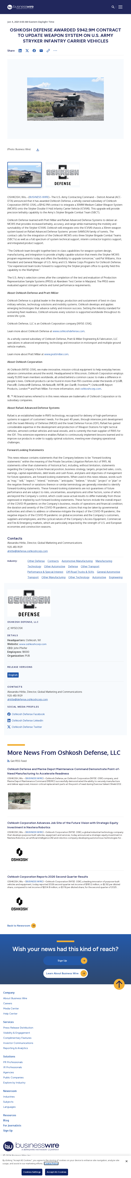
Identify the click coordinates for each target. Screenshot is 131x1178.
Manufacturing (104, 561)
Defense (73, 566)
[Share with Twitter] (27, 50)
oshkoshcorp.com (90, 388)
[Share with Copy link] (48, 50)
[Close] (126, 1161)
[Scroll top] (119, 984)
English (13, 675)
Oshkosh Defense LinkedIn (27, 720)
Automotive (99, 577)
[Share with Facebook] (34, 50)
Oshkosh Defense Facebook (28, 714)
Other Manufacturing (54, 577)
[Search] (113, 7)
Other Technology (78, 577)
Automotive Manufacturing (77, 561)
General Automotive (108, 571)
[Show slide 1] (24, 174)
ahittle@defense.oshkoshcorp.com (27, 551)
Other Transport (90, 566)
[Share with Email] (41, 50)
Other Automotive (54, 566)
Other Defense (36, 561)
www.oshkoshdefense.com (69, 331)
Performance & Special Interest (45, 571)
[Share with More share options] (55, 50)
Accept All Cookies (56, 1172)
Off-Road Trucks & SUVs (80, 571)
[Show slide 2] (63, 174)
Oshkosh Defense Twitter (27, 726)
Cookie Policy (51, 1163)
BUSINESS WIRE (39, 197)
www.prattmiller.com (56, 354)
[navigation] (120, 7)
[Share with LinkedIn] (20, 50)
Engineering (116, 577)
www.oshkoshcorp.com (32, 644)
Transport (33, 577)
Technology (34, 566)
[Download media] (38, 150)
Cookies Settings (32, 1172)
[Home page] (20, 7)
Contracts (53, 561)
